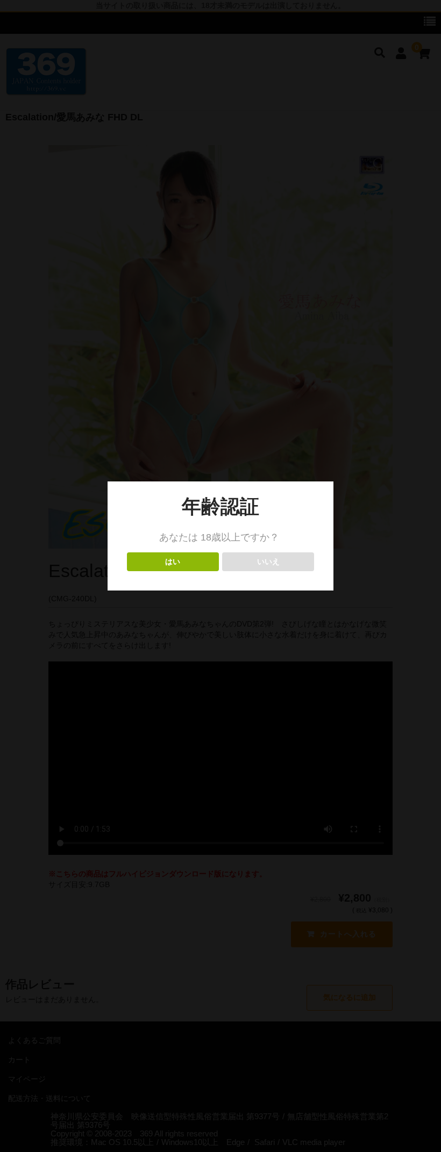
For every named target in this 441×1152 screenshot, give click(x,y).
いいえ (268, 561)
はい (173, 561)
